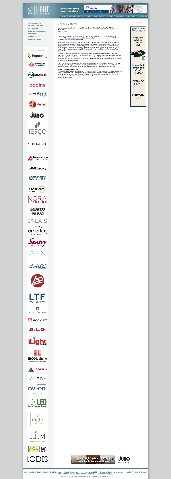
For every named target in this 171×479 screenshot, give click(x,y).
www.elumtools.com (101, 71)
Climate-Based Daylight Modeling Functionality (79, 38)
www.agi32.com (89, 71)
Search (140, 22)
